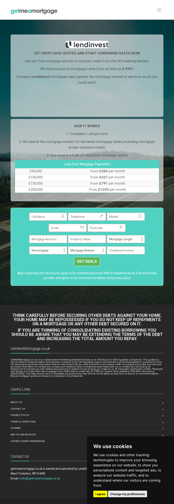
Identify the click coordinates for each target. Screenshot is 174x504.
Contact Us (18, 408)
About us (16, 402)
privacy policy (121, 278)
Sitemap (16, 428)
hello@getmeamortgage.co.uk (39, 478)
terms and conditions (92, 278)
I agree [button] (100, 494)
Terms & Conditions (23, 421)
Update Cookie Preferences (28, 441)
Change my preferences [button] (127, 494)
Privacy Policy (20, 415)
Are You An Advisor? (23, 434)
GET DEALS (87, 261)
